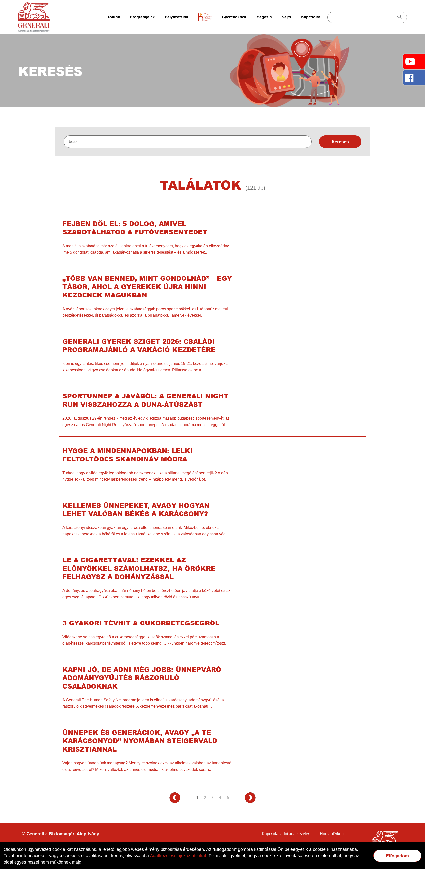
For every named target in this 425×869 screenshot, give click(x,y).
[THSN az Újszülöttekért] (205, 17)
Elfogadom (397, 855)
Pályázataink (176, 17)
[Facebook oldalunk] (414, 77)
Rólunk (113, 17)
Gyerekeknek (234, 17)
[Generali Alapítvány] (34, 17)
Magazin (264, 17)
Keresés (340, 141)
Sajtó (286, 17)
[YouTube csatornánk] (414, 61)
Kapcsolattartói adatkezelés (286, 834)
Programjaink (142, 17)
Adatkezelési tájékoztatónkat (178, 855)
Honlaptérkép (332, 834)
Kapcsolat (310, 17)
